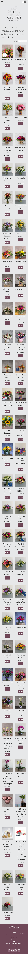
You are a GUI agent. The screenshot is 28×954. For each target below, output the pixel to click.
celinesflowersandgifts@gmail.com (14, 943)
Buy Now (7, 65)
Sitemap (14, 932)
